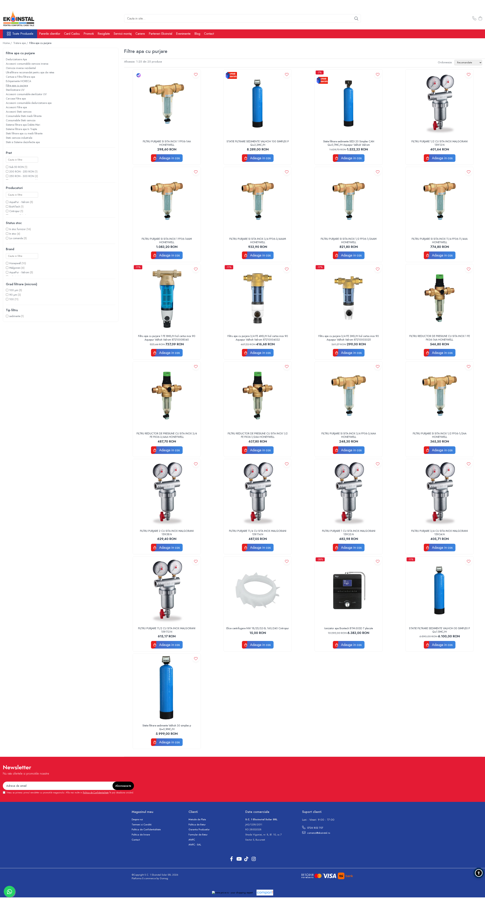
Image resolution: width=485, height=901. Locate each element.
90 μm (13, 295)
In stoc (12, 234)
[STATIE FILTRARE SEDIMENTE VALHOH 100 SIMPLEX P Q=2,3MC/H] (258, 103)
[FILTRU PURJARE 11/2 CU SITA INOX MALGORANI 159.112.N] (167, 590)
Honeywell (15, 263)
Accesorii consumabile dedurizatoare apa (29, 103)
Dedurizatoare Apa (16, 59)
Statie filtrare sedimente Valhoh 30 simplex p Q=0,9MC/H (166, 727)
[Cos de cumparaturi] (480, 18)
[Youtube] (238, 859)
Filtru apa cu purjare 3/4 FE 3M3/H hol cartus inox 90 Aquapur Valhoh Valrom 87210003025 (348, 337)
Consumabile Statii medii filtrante (23, 116)
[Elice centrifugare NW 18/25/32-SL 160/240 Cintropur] (258, 590)
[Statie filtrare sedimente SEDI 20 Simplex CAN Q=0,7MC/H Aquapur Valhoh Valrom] (349, 103)
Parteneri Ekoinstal (160, 33)
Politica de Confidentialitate (96, 792)
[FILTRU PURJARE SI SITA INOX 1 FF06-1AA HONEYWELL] (167, 103)
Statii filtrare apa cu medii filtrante (24, 133)
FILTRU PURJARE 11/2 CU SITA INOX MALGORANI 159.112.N (166, 630)
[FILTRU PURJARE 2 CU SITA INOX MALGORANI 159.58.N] (167, 493)
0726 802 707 (314, 828)
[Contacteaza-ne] (474, 18)
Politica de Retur (197, 824)
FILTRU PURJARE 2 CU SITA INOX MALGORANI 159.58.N (167, 532)
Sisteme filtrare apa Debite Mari (23, 125)
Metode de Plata (197, 819)
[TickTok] (246, 859)
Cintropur (14, 211)
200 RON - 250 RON (21, 171)
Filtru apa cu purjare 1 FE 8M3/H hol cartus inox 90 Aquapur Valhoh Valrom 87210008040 (166, 337)
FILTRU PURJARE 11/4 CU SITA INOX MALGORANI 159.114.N (257, 532)
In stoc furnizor (17, 229)
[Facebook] (231, 859)
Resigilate (104, 33)
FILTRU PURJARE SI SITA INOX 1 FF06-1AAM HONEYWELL (167, 240)
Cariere (140, 33)
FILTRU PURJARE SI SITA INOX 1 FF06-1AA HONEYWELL (167, 143)
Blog (197, 33)
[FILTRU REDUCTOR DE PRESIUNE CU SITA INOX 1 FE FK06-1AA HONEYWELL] (439, 298)
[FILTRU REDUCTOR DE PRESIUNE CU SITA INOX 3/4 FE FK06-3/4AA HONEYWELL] (167, 395)
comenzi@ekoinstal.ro (318, 833)
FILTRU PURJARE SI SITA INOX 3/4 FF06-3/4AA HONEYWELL (349, 435)
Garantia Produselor (199, 829)
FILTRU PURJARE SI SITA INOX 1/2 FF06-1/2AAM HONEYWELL (348, 240)
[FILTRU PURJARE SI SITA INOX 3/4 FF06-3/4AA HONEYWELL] (349, 395)
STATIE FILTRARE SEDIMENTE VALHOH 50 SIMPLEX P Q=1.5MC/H (439, 630)
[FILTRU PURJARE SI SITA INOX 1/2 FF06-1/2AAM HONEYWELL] (349, 201)
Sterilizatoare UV (15, 90)
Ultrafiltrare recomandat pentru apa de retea (30, 72)
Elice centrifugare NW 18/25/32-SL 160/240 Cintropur (257, 628)
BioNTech (14, 206)
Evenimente (183, 33)
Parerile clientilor (49, 33)
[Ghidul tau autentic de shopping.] (265, 893)
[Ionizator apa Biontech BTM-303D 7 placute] (349, 590)
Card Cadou (72, 33)
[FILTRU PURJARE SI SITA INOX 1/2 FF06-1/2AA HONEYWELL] (439, 395)
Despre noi (137, 819)
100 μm (13, 290)
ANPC (192, 839)
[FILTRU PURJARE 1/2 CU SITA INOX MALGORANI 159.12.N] (439, 103)
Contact (209, 33)
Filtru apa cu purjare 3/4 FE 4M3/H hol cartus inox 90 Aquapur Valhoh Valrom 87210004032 (258, 337)
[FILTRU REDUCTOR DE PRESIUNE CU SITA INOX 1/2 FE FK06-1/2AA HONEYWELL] (258, 395)
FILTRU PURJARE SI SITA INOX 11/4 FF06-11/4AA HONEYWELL (440, 240)
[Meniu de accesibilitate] (478, 873)
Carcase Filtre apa (16, 98)
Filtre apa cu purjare (17, 85)
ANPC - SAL (195, 844)
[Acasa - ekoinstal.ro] (22, 18)
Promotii (89, 33)
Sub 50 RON (16, 167)
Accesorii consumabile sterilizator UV (26, 94)
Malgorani (14, 268)
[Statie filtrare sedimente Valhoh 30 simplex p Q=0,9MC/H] (167, 688)
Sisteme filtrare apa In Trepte (21, 129)
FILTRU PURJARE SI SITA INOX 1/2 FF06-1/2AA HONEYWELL (439, 435)
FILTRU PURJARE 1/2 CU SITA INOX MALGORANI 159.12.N (439, 143)
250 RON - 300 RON (21, 176)
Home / (8, 43)
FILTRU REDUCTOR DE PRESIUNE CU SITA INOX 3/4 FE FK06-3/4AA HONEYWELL (167, 435)
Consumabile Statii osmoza (20, 120)
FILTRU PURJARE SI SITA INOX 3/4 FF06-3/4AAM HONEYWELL (257, 240)
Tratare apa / (21, 43)
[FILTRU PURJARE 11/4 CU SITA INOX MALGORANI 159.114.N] (258, 493)
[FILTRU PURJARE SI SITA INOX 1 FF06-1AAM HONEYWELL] (167, 201)
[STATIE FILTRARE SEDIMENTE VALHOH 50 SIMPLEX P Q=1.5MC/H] (439, 590)
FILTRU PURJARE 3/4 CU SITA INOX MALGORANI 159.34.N (439, 532)
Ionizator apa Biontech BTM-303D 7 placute (348, 628)
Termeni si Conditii (142, 824)
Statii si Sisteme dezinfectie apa (23, 142)
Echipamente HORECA (18, 81)
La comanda (16, 238)
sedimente (14, 316)
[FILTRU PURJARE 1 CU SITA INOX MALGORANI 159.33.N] (349, 493)
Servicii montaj (123, 33)
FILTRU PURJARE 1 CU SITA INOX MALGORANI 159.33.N (348, 532)
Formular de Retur (198, 834)
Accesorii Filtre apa (16, 107)
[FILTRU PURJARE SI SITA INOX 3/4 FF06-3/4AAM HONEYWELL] (258, 201)
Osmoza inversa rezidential (21, 68)
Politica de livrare (141, 834)
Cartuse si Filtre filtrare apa (20, 77)
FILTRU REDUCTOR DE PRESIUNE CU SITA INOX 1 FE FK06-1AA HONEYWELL (439, 337)
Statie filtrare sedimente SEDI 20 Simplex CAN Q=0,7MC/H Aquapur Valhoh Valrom (348, 143)
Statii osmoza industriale (19, 138)
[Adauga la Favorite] (195, 74)
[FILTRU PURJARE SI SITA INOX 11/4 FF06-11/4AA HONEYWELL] (439, 201)
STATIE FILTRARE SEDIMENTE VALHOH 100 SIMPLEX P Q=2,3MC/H (258, 143)
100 (11, 299)
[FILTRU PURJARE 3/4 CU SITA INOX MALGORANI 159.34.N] (439, 493)
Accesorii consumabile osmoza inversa (27, 64)
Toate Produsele (22, 34)
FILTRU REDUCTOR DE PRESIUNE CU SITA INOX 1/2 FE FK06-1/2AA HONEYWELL (258, 435)
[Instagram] (253, 859)
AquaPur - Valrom (19, 202)
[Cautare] (356, 18)
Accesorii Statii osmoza (18, 112)
